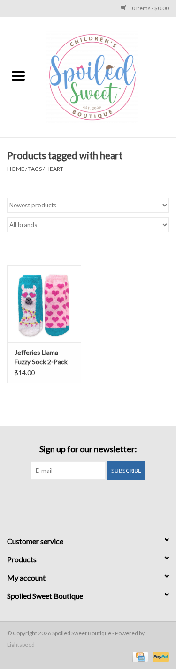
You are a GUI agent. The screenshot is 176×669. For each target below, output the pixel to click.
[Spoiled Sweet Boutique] (106, 77)
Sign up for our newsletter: (88, 449)
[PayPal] (159, 656)
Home (15, 168)
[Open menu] (18, 75)
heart (54, 168)
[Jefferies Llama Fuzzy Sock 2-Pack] (44, 304)
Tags (35, 168)
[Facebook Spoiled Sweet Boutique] (79, 499)
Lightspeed (21, 644)
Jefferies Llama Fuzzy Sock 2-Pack (41, 357)
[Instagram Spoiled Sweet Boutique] (96, 499)
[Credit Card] (139, 656)
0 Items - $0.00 (150, 8)
